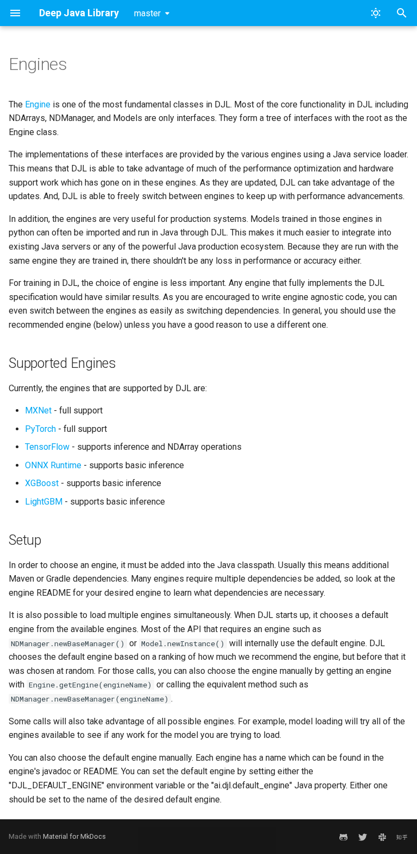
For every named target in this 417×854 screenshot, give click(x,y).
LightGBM (43, 501)
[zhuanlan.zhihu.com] (401, 836)
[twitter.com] (362, 836)
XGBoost (42, 483)
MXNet (38, 410)
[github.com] (343, 836)
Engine (37, 104)
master (147, 13)
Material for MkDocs (74, 836)
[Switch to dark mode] (376, 13)
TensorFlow (47, 447)
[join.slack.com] (382, 836)
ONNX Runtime (53, 465)
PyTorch (40, 429)
